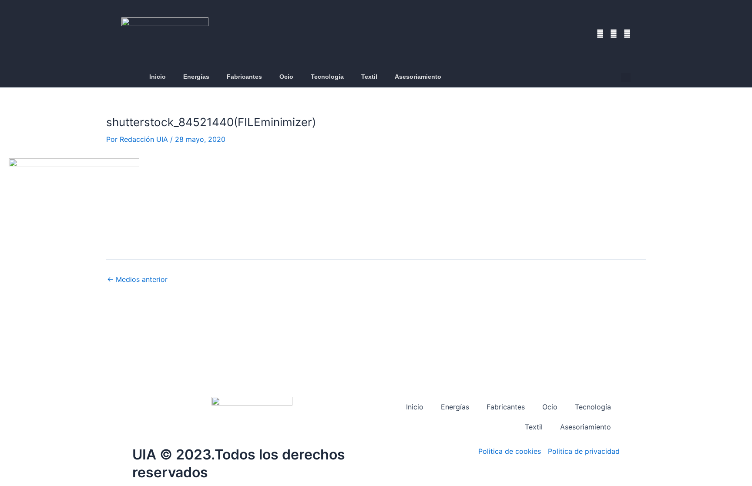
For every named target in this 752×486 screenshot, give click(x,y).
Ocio (286, 76)
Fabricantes (244, 76)
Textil (369, 76)
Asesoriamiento (418, 76)
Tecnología (327, 76)
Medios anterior (137, 279)
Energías (196, 76)
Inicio (157, 76)
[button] (626, 77)
